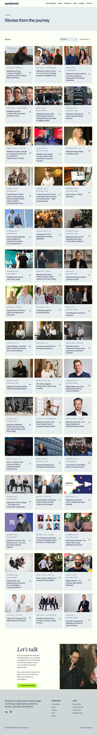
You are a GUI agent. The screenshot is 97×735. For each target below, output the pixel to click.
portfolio (67, 3)
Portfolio (54, 710)
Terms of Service (78, 707)
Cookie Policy (77, 710)
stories (81, 3)
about (60, 3)
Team (53, 713)
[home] (12, 3)
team (75, 3)
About (53, 707)
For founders (51, 3)
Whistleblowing (77, 713)
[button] (68, 39)
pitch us (89, 3)
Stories (54, 716)
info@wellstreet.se (86, 728)
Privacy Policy (77, 704)
